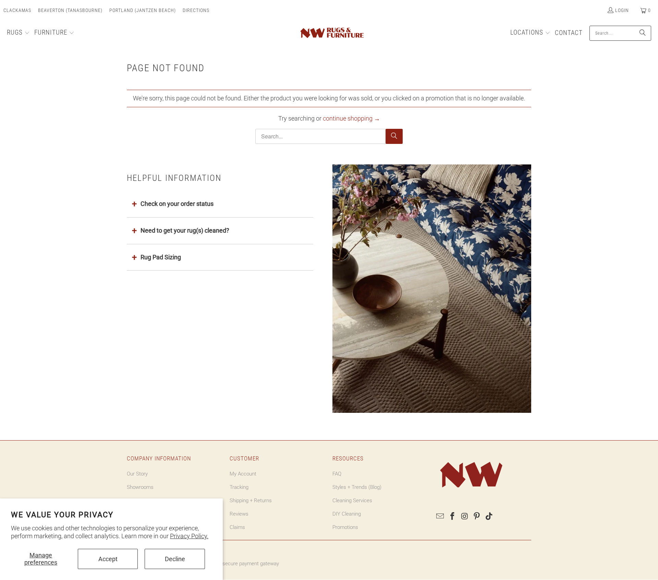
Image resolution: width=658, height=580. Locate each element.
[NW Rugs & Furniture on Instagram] (465, 516)
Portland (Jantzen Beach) (142, 10)
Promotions (345, 527)
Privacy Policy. (189, 536)
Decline (175, 559)
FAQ (336, 474)
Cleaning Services (352, 500)
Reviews (239, 514)
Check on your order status (177, 203)
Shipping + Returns (251, 500)
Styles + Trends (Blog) (356, 487)
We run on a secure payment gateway (236, 563)
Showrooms (140, 487)
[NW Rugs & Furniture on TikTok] (489, 516)
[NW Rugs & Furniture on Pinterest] (477, 516)
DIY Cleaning (346, 514)
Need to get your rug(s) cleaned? (185, 230)
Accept (108, 559)
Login (622, 10)
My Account (243, 474)
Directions (196, 10)
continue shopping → (351, 118)
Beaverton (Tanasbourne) (70, 10)
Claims (237, 527)
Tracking (239, 487)
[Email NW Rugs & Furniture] (440, 516)
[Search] (642, 33)
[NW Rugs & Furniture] (331, 33)
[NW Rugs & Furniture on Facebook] (453, 516)
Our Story (137, 474)
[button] (18, 33)
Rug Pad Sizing (161, 257)
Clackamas (17, 10)
